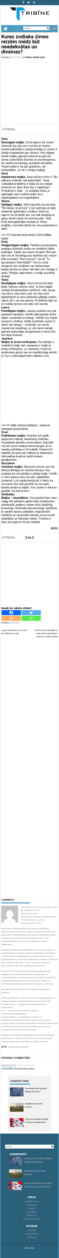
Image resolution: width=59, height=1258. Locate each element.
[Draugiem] (11, 618)
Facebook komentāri (26, 1065)
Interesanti (15, 623)
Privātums (32, 1237)
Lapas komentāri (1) (8, 1065)
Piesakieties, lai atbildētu (18, 1047)
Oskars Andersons (35, 57)
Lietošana (32, 1230)
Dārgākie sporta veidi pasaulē (35, 1172)
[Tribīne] (5, 28)
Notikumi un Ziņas (31, 1219)
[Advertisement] (29, 91)
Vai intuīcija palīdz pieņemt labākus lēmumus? (38, 1160)
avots (54, 527)
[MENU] (54, 28)
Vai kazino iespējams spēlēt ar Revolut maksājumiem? (38, 1185)
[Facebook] (11, 612)
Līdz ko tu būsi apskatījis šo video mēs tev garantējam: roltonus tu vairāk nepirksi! (46, 633)
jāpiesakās (22, 1069)
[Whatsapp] (31, 618)
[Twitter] (31, 612)
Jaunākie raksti (31, 1202)
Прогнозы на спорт (29, 913)
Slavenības (31, 1212)
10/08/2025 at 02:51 (31, 910)
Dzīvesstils (31, 1215)
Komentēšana (31, 1234)
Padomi (31, 1208)
